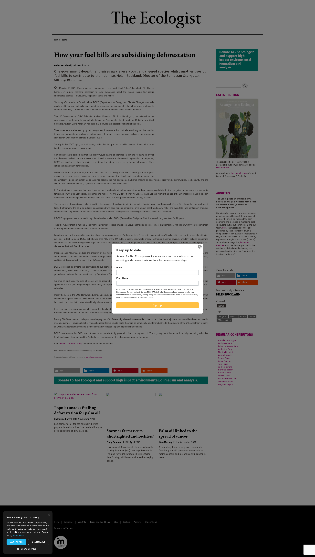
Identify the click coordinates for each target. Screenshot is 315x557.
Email (119, 267)
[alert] (27, 532)
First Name (122, 278)
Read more (18, 535)
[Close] (200, 247)
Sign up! (157, 305)
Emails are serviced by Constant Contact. (138, 297)
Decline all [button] (38, 541)
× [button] (49, 515)
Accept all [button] (16, 541)
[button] (28, 548)
